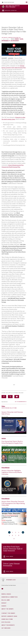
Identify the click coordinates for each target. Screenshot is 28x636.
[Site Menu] (26, 2)
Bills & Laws (6, 600)
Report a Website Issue (9, 616)
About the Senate (7, 609)
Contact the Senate (8, 613)
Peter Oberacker (10, 7)
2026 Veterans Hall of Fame (9, 408)
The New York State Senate (9, 2)
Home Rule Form (7, 619)
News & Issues (6, 594)
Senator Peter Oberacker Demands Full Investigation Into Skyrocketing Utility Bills (13, 503)
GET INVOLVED (6, 628)
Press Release (5, 467)
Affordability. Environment (10, 40)
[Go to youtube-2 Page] (3, 589)
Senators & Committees (10, 597)
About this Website (8, 625)
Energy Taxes (19, 39)
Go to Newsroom (20, 401)
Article (4, 438)
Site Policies (6, 622)
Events (4, 606)
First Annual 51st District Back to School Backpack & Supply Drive (12, 442)
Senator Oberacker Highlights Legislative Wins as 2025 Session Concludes (12, 472)
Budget (4, 603)
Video (3, 406)
